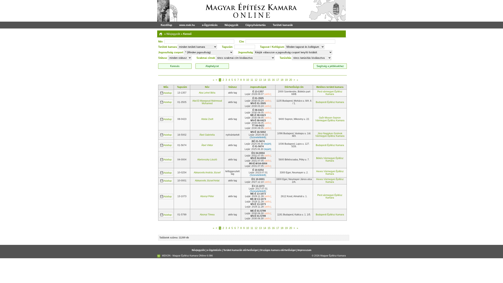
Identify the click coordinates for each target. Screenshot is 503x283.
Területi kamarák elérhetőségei (240, 250)
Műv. (166, 87)
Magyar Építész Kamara (333, 255)
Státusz (162, 57)
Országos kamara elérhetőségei (278, 250)
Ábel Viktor (207, 145)
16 (273, 79)
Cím (241, 41)
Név (160, 41)
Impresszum (304, 250)
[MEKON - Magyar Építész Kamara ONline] (251, 11)
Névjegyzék (231, 25)
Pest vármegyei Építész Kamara (329, 93)
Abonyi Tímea (207, 214)
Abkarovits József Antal (207, 180)
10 (247, 79)
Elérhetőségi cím (294, 87)
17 (277, 79)
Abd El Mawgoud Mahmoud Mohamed (207, 102)
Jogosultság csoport (170, 52)
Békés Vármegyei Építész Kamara (329, 159)
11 (252, 79)
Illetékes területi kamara (329, 87)
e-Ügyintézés (210, 25)
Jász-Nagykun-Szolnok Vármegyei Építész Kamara (329, 134)
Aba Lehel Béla (207, 92)
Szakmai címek (205, 57)
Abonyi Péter (207, 196)
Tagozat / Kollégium (272, 46)
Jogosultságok (258, 87)
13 (260, 79)
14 (264, 79)
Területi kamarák (283, 25)
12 (256, 79)
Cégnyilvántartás (255, 25)
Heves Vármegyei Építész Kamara (330, 172)
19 (286, 79)
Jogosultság (245, 52)
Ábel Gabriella (207, 134)
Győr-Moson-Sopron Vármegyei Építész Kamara (329, 119)
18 (282, 79)
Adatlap (167, 93)
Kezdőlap (166, 25)
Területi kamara (167, 46)
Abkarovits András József (207, 172)
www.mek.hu (187, 25)
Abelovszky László (207, 159)
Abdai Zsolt (207, 119)
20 (290, 79)
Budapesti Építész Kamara (330, 102)
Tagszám (227, 46)
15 (269, 79)
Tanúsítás (285, 57)
